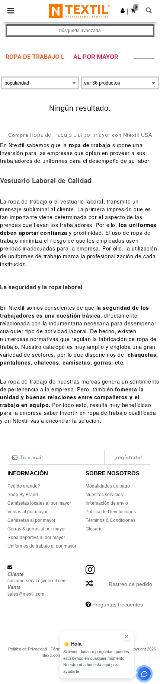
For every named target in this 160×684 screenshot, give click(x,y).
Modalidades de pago (108, 486)
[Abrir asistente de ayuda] (144, 673)
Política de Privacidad (27, 649)
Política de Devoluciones (111, 511)
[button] (123, 10)
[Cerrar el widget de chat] (126, 636)
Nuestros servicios (104, 494)
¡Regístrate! (128, 457)
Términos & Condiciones (110, 520)
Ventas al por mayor (27, 511)
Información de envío (107, 503)
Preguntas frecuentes (117, 605)
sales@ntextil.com (25, 594)
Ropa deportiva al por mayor (36, 537)
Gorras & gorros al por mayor (36, 529)
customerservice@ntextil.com (37, 580)
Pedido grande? (23, 486)
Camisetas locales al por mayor (39, 503)
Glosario (94, 529)
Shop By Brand (22, 494)
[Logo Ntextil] (79, 11)
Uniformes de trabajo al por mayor (41, 546)
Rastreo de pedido (130, 584)
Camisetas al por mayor (31, 520)
